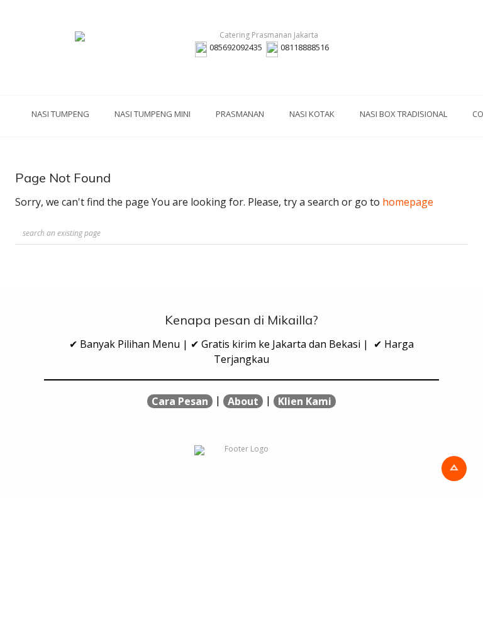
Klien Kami (304, 401)
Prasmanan (240, 113)
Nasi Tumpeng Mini (152, 113)
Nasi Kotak (312, 113)
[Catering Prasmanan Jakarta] (263, 36)
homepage (407, 202)
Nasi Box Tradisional (403, 113)
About (243, 401)
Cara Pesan (180, 401)
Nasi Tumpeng (60, 113)
